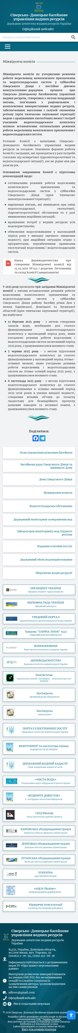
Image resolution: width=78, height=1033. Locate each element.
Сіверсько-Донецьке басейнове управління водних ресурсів (39, 17)
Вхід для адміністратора (39, 1029)
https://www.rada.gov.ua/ (39, 604)
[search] (73, 37)
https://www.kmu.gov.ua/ (39, 619)
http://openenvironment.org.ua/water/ (39, 797)
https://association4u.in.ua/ (39, 874)
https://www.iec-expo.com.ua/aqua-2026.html (39, 890)
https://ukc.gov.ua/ (39, 633)
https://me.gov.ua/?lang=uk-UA (39, 647)
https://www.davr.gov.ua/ (39, 662)
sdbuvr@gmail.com (22, 992)
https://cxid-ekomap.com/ (39, 815)
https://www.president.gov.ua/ (39, 590)
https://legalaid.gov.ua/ (39, 906)
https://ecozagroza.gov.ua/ (39, 695)
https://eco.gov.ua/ (39, 678)
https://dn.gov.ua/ (39, 845)
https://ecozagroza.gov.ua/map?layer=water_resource (39, 712)
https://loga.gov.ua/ (39, 860)
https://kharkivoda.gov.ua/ (39, 831)
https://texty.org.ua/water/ (39, 781)
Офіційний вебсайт (38, 29)
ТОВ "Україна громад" (48, 1019)
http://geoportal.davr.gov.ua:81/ (39, 765)
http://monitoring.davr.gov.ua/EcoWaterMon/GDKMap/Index (39, 747)
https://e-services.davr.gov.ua (39, 730)
